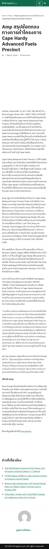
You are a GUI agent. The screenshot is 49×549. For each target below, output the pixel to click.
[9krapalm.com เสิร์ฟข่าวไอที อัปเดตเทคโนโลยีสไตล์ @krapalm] (10, 3)
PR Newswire (25, 55)
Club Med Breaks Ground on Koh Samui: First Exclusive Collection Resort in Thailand (25, 470)
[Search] (45, 3)
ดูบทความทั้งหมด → (24, 530)
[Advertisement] (24, 80)
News (10, 15)
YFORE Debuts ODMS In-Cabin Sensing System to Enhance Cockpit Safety (26, 477)
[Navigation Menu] (39, 3)
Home (4, 15)
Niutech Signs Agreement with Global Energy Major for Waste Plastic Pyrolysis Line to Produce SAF (25, 487)
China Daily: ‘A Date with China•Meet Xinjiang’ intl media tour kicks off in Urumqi (25, 496)
